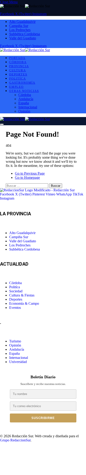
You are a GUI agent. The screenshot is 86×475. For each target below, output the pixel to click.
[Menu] (2, 124)
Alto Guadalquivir (22, 22)
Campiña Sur (18, 26)
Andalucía (25, 99)
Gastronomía (22, 82)
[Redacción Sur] (25, 50)
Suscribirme (43, 418)
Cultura (17, 70)
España (23, 103)
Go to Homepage (27, 177)
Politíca (17, 78)
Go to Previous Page (30, 173)
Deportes (18, 74)
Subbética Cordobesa (24, 34)
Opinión (24, 111)
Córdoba (18, 62)
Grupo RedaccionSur (15, 440)
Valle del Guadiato (22, 38)
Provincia (19, 66)
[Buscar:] (27, 185)
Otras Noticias (24, 91)
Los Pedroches (20, 30)
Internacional (27, 107)
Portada (17, 58)
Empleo (16, 86)
